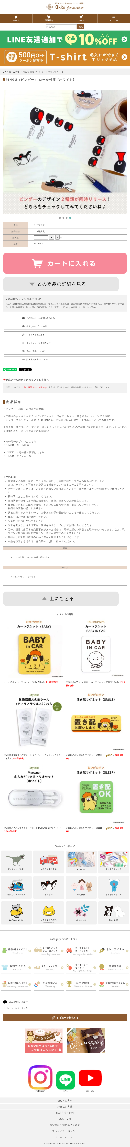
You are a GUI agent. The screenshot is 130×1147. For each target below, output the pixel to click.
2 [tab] (64, 218)
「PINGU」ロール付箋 (16, 445)
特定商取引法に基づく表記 (65, 1124)
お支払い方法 (65, 1106)
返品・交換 (65, 1118)
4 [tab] (71, 218)
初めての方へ (65, 1100)
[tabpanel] (65, 152)
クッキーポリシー (65, 1137)
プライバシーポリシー (65, 1131)
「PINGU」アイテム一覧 (17, 455)
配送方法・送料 (65, 1112)
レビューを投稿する (67, 1017)
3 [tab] (67, 218)
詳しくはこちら (102, 387)
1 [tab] (60, 218)
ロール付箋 (14, 71)
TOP (4, 71)
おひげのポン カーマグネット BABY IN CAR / (31, 682)
